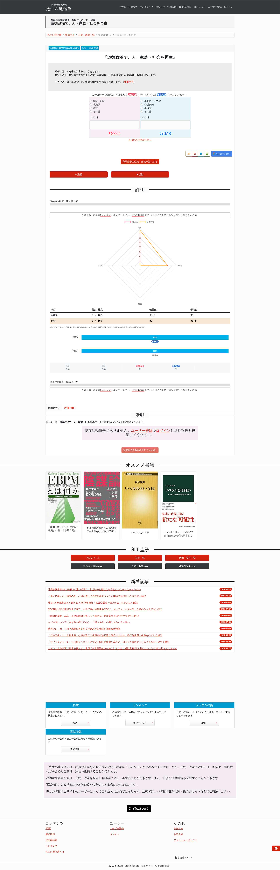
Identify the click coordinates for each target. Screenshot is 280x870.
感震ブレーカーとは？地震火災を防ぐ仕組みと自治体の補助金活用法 (84, 628)
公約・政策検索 (140, 566)
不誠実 (147, 108)
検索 (75, 722)
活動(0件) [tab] (54, 407)
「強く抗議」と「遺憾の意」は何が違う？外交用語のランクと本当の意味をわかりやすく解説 (97, 596)
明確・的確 (99, 101)
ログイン (228, 6)
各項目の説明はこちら (140, 140)
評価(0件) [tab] (70, 407)
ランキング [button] (145, 6)
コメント (94, 117)
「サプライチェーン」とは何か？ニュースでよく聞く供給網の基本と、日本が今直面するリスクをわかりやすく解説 (108, 642)
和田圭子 (128, 81)
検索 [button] (133, 6)
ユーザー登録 (215, 6)
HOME (123, 6)
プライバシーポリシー (185, 840)
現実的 (96, 104)
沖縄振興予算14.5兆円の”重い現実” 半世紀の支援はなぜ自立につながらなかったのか (94, 589)
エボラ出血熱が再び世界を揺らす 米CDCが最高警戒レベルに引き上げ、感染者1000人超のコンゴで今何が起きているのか (112, 648)
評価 (79, 174)
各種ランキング (187, 566)
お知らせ (160, 6)
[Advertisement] (140, 679)
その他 (96, 111)
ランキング (139, 722)
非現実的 (149, 104)
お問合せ (178, 834)
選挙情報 (186, 6)
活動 (141, 174)
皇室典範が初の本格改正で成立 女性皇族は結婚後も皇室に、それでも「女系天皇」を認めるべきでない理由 (105, 609)
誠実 (95, 108)
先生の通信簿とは (55, 851)
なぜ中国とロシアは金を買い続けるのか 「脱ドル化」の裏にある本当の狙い (89, 622)
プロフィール (93, 557)
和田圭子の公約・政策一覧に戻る (140, 161)
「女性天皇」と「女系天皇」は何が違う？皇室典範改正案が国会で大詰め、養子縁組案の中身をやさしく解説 (105, 635)
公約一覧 (140, 557)
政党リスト (199, 6)
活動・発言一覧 (187, 557)
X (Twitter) (138, 808)
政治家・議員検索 (92, 566)
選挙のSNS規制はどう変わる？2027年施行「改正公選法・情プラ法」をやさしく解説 (93, 602)
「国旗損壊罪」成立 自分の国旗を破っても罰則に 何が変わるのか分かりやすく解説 (93, 615)
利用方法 (171, 6)
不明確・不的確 (152, 101)
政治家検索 (51, 840)
